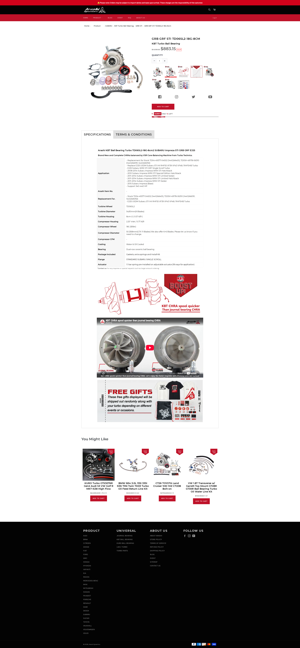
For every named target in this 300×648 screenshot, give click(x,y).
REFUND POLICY (157, 547)
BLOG (110, 18)
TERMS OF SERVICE (158, 543)
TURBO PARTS (122, 551)
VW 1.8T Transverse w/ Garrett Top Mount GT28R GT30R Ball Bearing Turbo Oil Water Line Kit (201, 487)
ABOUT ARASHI (156, 536)
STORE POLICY (156, 539)
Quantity (157, 55)
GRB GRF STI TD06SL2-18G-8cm (157, 26)
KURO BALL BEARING (125, 543)
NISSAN (86, 592)
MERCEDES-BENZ (90, 581)
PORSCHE (87, 599)
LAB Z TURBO (122, 547)
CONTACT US (155, 566)
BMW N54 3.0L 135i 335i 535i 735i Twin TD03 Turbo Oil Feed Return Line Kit (133, 486)
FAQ (129, 18)
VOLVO (85, 633)
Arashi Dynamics (94, 644)
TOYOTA (86, 622)
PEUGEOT (87, 596)
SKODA (86, 611)
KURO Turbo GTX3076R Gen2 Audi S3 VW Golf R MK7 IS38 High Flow (98, 486)
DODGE (86, 547)
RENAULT (87, 603)
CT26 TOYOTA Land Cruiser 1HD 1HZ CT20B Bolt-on (167, 486)
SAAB (85, 607)
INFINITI (86, 569)
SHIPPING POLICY (157, 551)
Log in (215, 18)
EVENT (120, 18)
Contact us (102, 268)
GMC (85, 558)
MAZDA (86, 577)
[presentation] (79, 71)
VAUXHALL (87, 626)
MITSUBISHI (88, 588)
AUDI (85, 536)
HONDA (86, 562)
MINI (85, 584)
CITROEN (87, 543)
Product (97, 18)
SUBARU (108, 26)
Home (85, 18)
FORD (85, 554)
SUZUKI (86, 618)
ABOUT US (140, 18)
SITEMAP (153, 562)
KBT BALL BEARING (125, 539)
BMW (85, 539)
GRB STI (139, 26)
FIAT (85, 551)
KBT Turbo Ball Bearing (124, 26)
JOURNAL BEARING (124, 536)
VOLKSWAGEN (89, 629)
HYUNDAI (87, 566)
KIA (84, 573)
